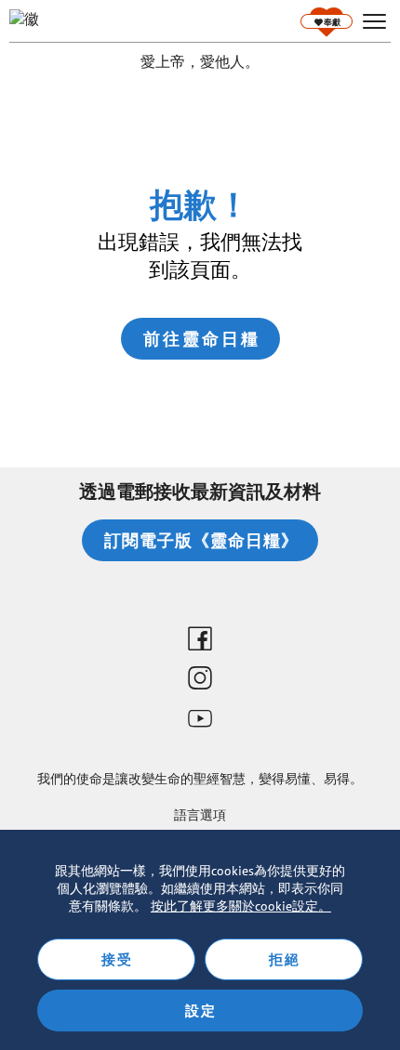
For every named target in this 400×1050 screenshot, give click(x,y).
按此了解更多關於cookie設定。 (241, 906)
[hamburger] (374, 21)
